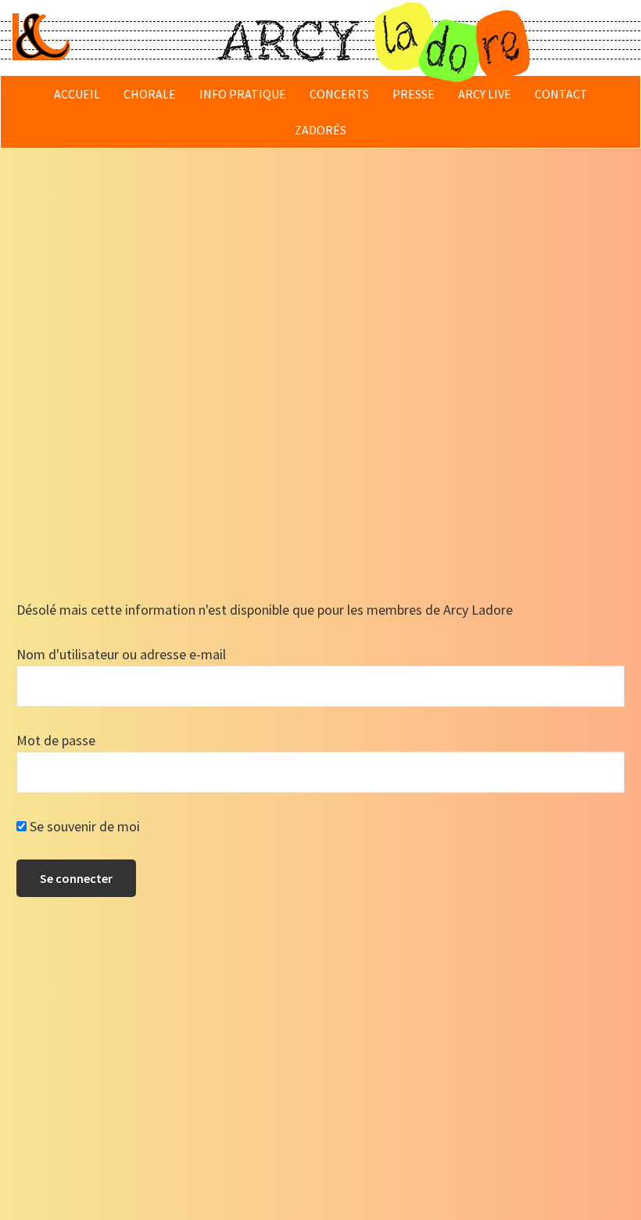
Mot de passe (55, 740)
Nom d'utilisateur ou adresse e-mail (121, 654)
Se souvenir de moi (83, 826)
